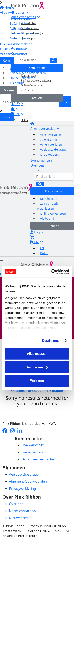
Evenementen (21, 43)
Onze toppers (28, 38)
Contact (17, 53)
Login (18, 104)
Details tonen (51, 340)
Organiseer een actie (37, 459)
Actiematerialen (30, 28)
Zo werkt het (28, 23)
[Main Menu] (1, 260)
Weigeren (37, 380)
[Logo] (27, 5)
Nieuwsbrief (18, 517)
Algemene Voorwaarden (28, 481)
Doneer (37, 97)
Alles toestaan (37, 353)
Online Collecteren (32, 85)
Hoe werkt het (32, 445)
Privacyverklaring (22, 488)
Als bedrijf (27, 90)
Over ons (18, 48)
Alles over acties (23, 17)
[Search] (53, 60)
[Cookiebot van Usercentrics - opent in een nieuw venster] (52, 271)
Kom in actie (37, 68)
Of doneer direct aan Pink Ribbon (37, 390)
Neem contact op (22, 510)
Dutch (24, 120)
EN (17, 114)
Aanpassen (35, 367)
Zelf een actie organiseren (36, 80)
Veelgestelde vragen (32, 33)
